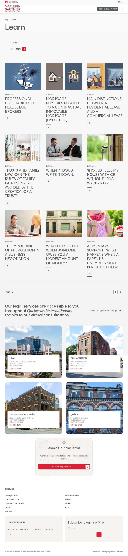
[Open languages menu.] (121, 2)
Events (68, 499)
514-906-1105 (15, 425)
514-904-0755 (76, 369)
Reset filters (15, 49)
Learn (7, 507)
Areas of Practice (12, 499)
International (10, 511)
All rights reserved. (27, 551)
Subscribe (99, 534)
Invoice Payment (72, 495)
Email (71, 528)
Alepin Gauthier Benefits (14, 503)
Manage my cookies (108, 552)
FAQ (66, 507)
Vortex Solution (47, 551)
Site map (120, 552)
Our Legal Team (11, 495)
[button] (121, 9)
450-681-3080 (15, 369)
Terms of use (96, 552)
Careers (68, 503)
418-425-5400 (76, 425)
